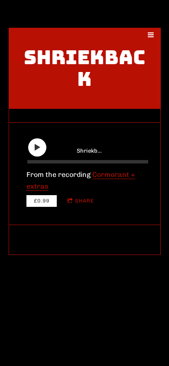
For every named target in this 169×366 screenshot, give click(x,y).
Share (84, 201)
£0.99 (41, 201)
